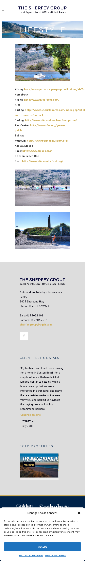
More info (29, 464)
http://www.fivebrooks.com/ (42, 99)
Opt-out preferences (31, 555)
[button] (79, 513)
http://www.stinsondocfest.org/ (42, 161)
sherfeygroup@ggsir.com (36, 324)
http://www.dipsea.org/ (37, 151)
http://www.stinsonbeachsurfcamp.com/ (51, 120)
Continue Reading (30, 414)
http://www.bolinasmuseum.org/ (47, 140)
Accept (42, 546)
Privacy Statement (55, 555)
